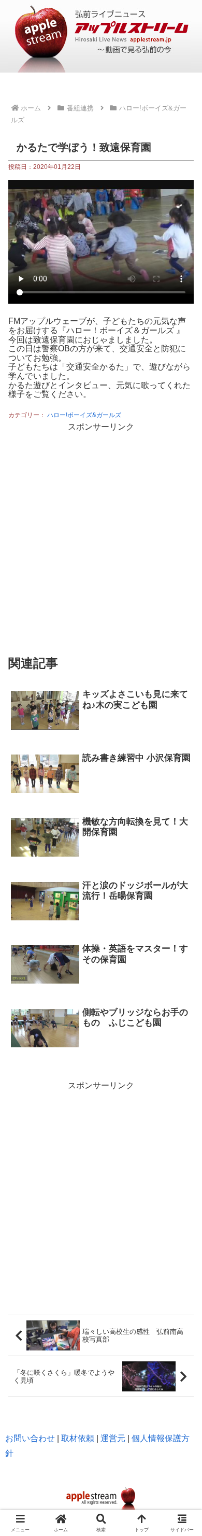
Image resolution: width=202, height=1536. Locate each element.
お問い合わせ (30, 1438)
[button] (181, 1237)
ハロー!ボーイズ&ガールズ (84, 415)
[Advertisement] (101, 536)
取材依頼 (77, 1438)
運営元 (112, 1438)
